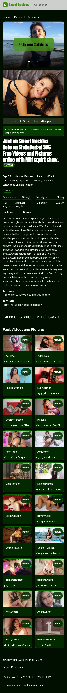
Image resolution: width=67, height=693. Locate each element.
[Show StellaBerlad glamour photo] (38, 61)
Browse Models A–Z (13, 667)
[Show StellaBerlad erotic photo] (29, 61)
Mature (18, 17)
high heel (39, 316)
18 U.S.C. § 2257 (10, 676)
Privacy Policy (44, 676)
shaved (25, 316)
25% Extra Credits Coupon (37, 121)
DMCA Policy (27, 676)
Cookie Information (33, 685)
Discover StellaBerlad (38, 45)
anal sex (54, 316)
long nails (10, 316)
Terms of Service (11, 685)
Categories (40, 4)
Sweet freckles (16, 4)
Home (6, 17)
